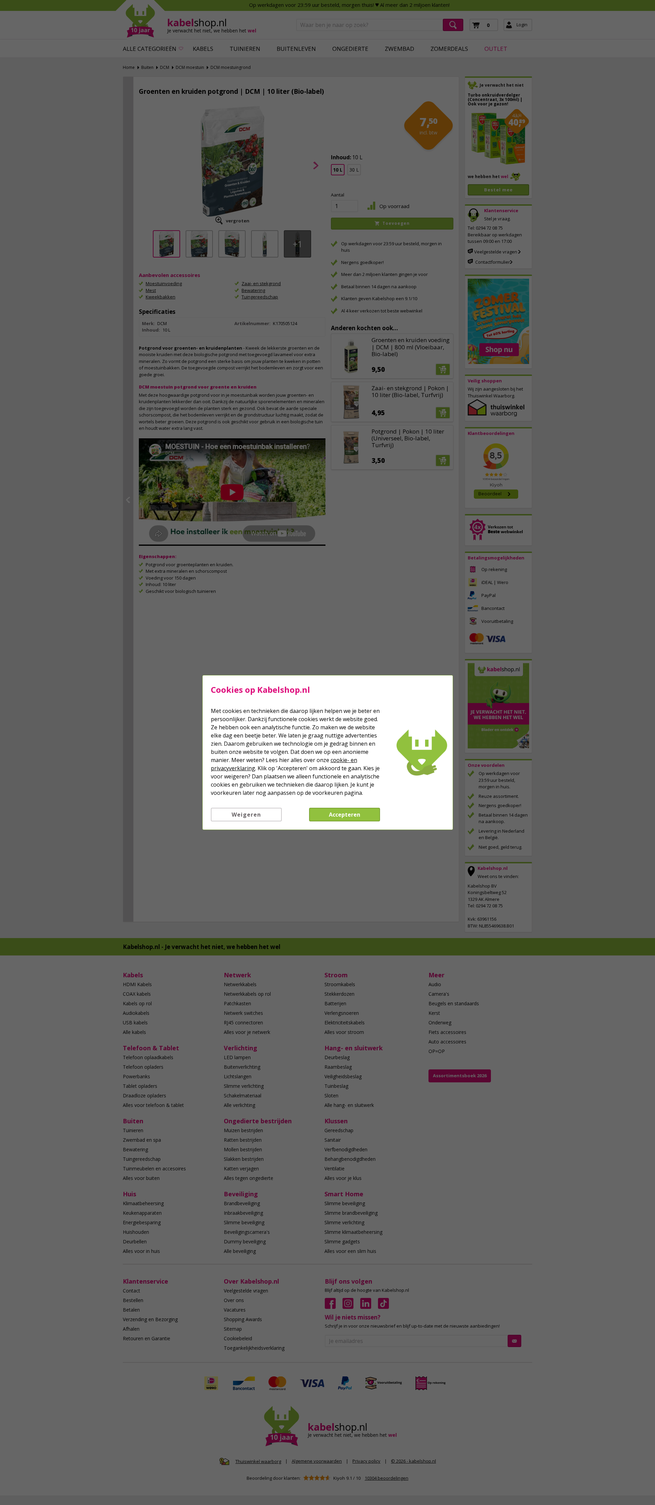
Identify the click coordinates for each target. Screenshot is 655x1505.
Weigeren (246, 814)
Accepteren (344, 814)
